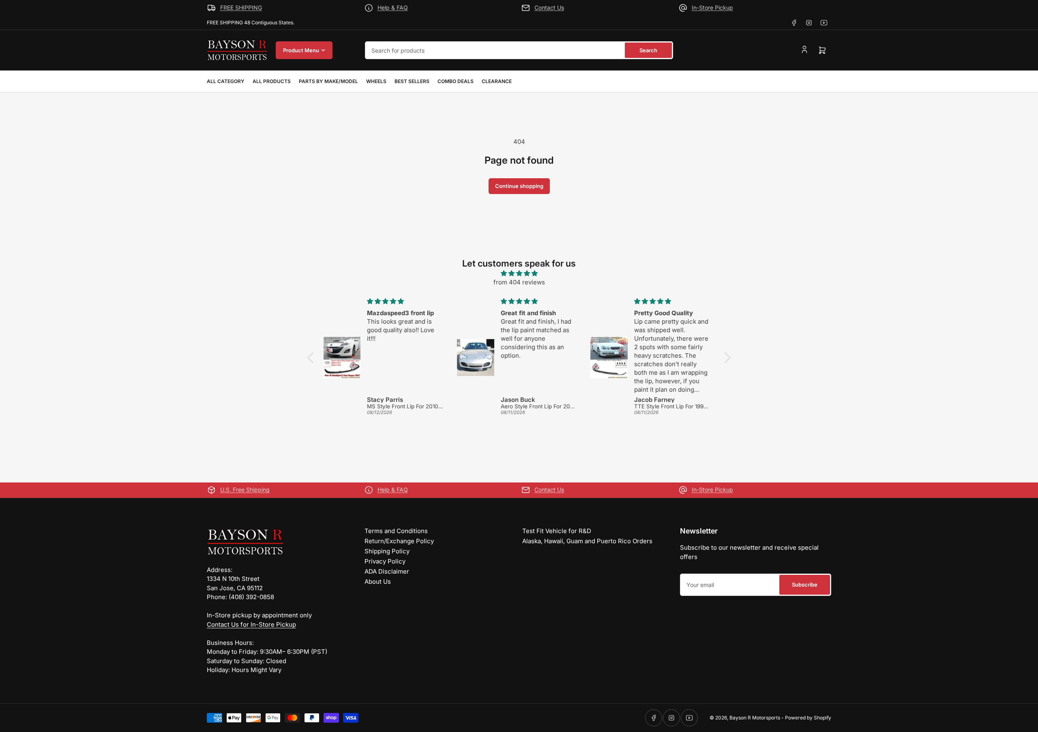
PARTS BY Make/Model (328, 81)
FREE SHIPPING (241, 7)
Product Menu (301, 50)
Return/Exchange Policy (399, 541)
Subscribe (804, 584)
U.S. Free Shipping (245, 489)
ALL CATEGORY (225, 81)
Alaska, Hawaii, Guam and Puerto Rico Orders (587, 541)
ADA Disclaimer (387, 571)
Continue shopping (519, 186)
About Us (378, 581)
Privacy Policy (385, 561)
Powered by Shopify (808, 718)
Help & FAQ (392, 7)
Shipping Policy (387, 551)
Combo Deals (456, 81)
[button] (312, 357)
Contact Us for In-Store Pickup (251, 624)
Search (648, 50)
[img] (519, 273)
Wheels (376, 81)
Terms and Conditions (396, 531)
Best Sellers (412, 81)
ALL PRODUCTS (272, 81)
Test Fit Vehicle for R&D (556, 531)
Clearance (497, 81)
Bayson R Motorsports (754, 718)
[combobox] (519, 50)
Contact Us (549, 7)
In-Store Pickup (712, 7)
